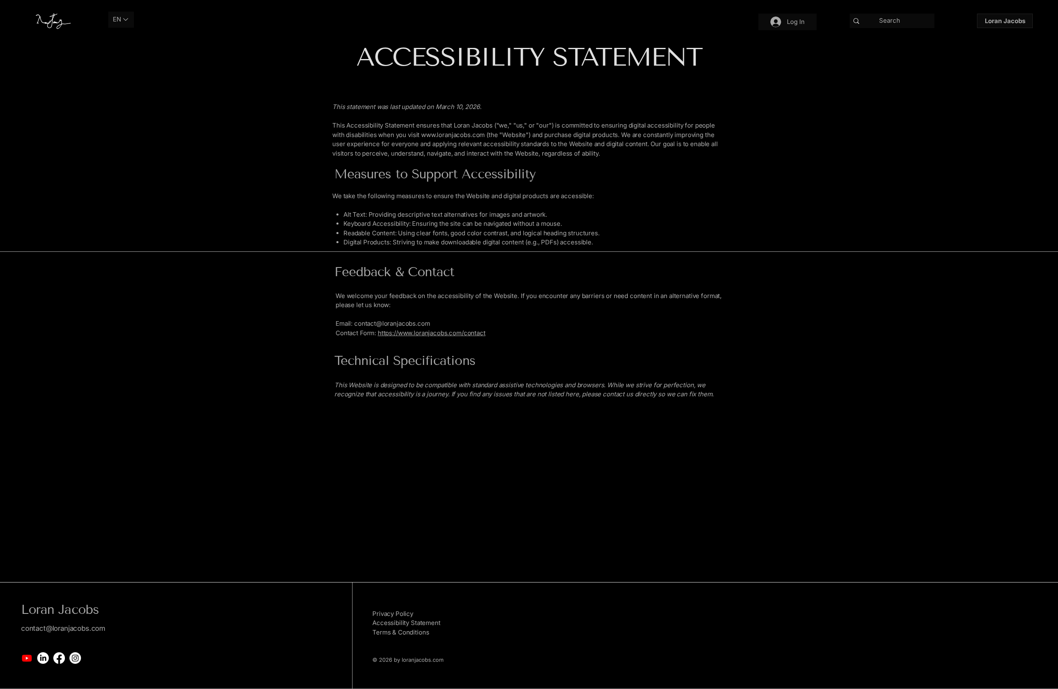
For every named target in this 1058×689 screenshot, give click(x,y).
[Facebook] (59, 658)
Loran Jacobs (60, 609)
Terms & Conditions (400, 632)
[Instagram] (75, 658)
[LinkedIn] (43, 658)
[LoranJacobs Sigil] (51, 20)
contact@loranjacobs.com (392, 323)
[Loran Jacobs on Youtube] (27, 658)
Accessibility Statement (406, 623)
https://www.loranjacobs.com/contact (432, 333)
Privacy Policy (392, 614)
